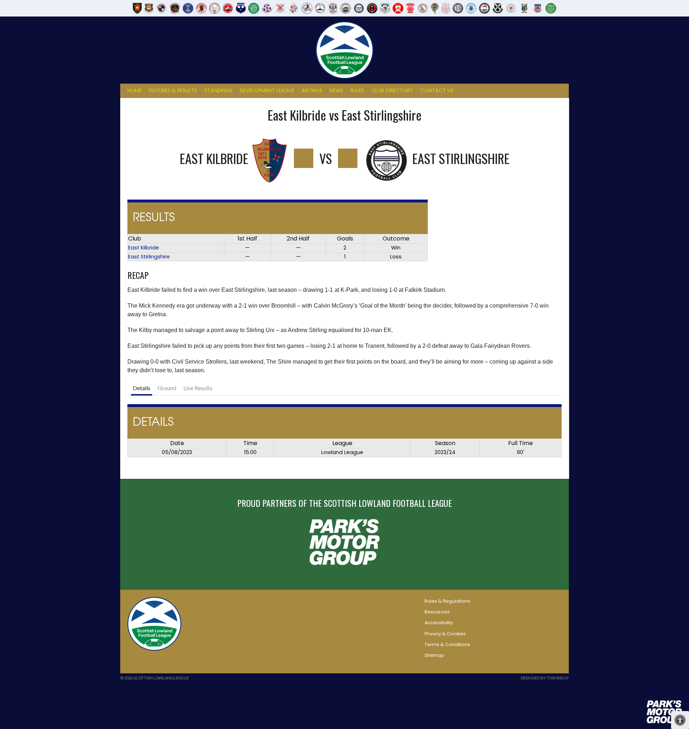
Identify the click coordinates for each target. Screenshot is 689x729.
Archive (311, 90)
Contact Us (437, 90)
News (336, 90)
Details (141, 387)
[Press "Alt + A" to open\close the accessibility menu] (680, 720)
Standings (218, 90)
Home (134, 90)
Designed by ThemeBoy (545, 678)
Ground (167, 387)
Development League (267, 90)
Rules (357, 90)
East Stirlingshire (149, 256)
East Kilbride (143, 247)
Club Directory (392, 90)
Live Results (197, 387)
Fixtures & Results (173, 90)
